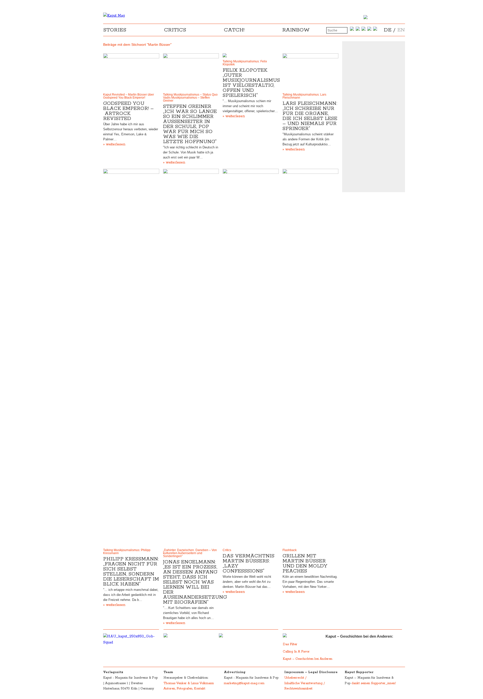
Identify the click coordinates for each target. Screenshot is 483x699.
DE (387, 30)
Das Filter (290, 644)
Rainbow (296, 30)
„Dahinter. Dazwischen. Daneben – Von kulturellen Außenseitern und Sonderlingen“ (190, 553)
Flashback (290, 550)
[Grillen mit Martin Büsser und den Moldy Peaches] (311, 357)
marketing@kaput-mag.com (244, 683)
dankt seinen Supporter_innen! (373, 683)
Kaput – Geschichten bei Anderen (307, 659)
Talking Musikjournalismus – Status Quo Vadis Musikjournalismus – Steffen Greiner (190, 97)
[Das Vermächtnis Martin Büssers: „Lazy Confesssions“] (251, 357)
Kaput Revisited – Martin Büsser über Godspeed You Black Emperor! (128, 96)
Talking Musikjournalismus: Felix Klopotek (245, 63)
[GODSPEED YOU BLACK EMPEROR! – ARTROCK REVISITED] (131, 72)
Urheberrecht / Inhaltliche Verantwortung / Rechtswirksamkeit (304, 683)
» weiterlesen (114, 144)
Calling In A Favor (296, 651)
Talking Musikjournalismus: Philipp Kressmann (126, 552)
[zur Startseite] (114, 15)
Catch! (234, 30)
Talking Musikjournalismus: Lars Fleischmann (304, 96)
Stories (114, 30)
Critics (175, 30)
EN (401, 30)
